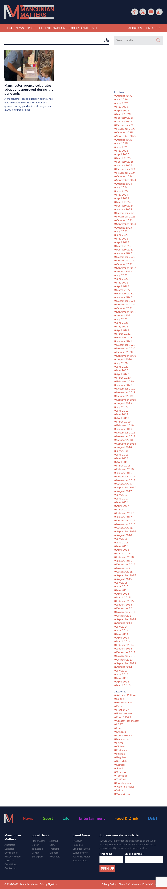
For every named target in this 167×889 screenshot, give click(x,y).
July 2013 (122, 671)
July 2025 (122, 143)
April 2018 (122, 462)
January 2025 (124, 165)
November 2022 (126, 260)
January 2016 (124, 561)
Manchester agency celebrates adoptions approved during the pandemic (28, 89)
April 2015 (122, 594)
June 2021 (122, 323)
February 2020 (125, 381)
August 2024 (124, 184)
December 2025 (125, 125)
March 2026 (123, 114)
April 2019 (122, 418)
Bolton (120, 699)
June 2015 (122, 586)
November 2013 (126, 656)
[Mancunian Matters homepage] (29, 12)
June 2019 (122, 411)
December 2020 (125, 345)
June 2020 (122, 367)
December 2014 (125, 608)
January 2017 (124, 517)
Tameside (121, 776)
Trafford (121, 779)
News (20, 28)
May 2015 (122, 590)
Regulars (121, 757)
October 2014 (124, 616)
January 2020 (124, 385)
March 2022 (123, 290)
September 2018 (126, 444)
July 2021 (122, 319)
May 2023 (122, 239)
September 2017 (126, 487)
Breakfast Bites (125, 702)
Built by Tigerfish (48, 884)
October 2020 (124, 352)
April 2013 (122, 681)
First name (105, 854)
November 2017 (126, 480)
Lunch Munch (124, 735)
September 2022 (126, 268)
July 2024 (122, 187)
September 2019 (126, 400)
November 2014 (126, 612)
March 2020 (123, 378)
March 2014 (123, 641)
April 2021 (122, 330)
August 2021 (124, 315)
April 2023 (122, 242)
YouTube (151, 11)
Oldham (120, 746)
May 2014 (122, 634)
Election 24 (122, 710)
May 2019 (122, 414)
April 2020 (122, 374)
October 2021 (124, 308)
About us (135, 28)
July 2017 (122, 495)
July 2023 (122, 231)
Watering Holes (125, 787)
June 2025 (122, 147)
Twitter (142, 11)
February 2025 (125, 162)
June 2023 (122, 235)
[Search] (158, 40)
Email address (134, 854)
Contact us (152, 28)
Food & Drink (78, 28)
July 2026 (122, 99)
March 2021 (123, 334)
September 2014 (126, 619)
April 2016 (122, 550)
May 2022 (122, 282)
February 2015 (125, 601)
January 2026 (124, 121)
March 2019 (123, 422)
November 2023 (126, 216)
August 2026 (124, 96)
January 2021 (124, 341)
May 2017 (122, 502)
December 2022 (125, 257)
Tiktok (159, 11)
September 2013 (126, 663)
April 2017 (122, 506)
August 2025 (124, 140)
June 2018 (122, 455)
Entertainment (56, 28)
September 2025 (126, 136)
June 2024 (122, 191)
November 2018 (126, 436)
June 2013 (122, 674)
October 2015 (124, 572)
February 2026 (125, 118)
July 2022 (122, 275)
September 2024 (126, 180)
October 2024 (124, 176)
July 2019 (122, 407)
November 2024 (126, 173)
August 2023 (124, 228)
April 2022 (122, 286)
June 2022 (122, 279)
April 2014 (122, 638)
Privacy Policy (12, 856)
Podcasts (121, 750)
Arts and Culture (126, 695)
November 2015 (126, 568)
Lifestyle (121, 732)
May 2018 (122, 458)
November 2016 (126, 524)
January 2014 (124, 648)
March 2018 (123, 465)
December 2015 (125, 564)
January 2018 (124, 473)
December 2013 (125, 652)
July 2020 (122, 363)
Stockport (122, 772)
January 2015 (124, 605)
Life (40, 28)
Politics (120, 754)
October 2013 (124, 660)
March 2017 (123, 509)
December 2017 (125, 476)
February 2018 (125, 469)
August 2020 (124, 359)
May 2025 (122, 151)
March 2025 (123, 158)
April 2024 (122, 198)
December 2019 (125, 388)
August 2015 (124, 579)
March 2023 (123, 246)
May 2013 (122, 678)
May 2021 (122, 326)
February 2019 (125, 425)
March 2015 (123, 597)
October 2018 (124, 440)
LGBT (94, 28)
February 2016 (125, 557)
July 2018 (122, 451)
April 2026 (122, 110)
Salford (120, 765)
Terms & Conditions (10, 862)
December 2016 (125, 520)
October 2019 (124, 396)
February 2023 (125, 249)
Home (9, 28)
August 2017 (124, 491)
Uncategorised (124, 783)
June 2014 (122, 630)
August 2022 (124, 271)
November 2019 (126, 392)
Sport (30, 28)
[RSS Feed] (106, 40)
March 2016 (123, 553)
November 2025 (126, 129)
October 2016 (124, 528)
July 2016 (122, 539)
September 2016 (126, 531)
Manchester (123, 739)
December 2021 (125, 301)
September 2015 (126, 575)
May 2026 (122, 107)
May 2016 (122, 546)
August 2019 (124, 403)
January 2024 (124, 209)
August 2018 (124, 447)
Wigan (120, 790)
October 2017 (124, 484)
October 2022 (124, 264)
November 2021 (126, 304)
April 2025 (122, 154)
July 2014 (122, 627)
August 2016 (124, 535)
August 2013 (124, 667)
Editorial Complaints (11, 851)
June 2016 (122, 542)
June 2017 (122, 498)
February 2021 (125, 337)
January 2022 (124, 297)
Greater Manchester (127, 721)
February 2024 (125, 206)
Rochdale (121, 761)
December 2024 (125, 169)
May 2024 (122, 195)
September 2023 (126, 224)
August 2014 (124, 623)
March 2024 (123, 202)
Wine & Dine (123, 794)
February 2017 (125, 513)
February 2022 (125, 293)
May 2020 (122, 370)
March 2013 (123, 685)
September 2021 (126, 312)
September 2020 (126, 356)
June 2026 (122, 103)
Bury (119, 706)
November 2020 (126, 348)
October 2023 (124, 220)
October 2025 (124, 132)
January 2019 (124, 429)
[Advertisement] (138, 69)
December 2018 (125, 432)
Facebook (134, 11)
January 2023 (124, 253)
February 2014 (125, 645)
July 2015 (122, 583)
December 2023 (125, 213)
